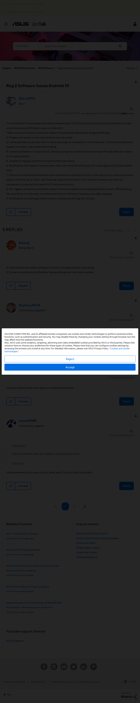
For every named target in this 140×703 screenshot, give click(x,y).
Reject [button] (70, 359)
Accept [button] (70, 367)
